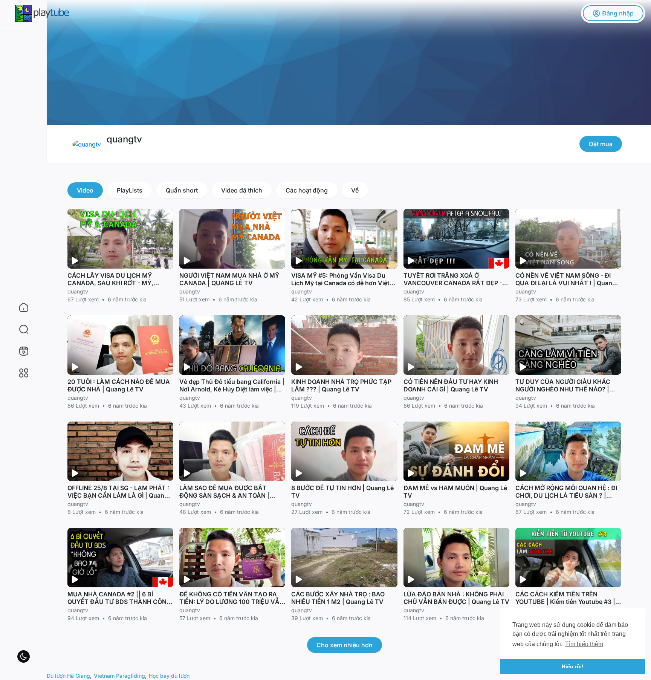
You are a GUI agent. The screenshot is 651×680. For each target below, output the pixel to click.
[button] (19, 329)
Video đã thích (241, 190)
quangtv (124, 139)
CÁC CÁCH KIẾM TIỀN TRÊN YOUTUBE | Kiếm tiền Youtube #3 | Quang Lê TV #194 (565, 601)
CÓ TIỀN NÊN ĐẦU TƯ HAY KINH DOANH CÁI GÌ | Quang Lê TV (450, 385)
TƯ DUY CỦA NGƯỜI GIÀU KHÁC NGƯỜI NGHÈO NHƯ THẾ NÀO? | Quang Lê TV (562, 389)
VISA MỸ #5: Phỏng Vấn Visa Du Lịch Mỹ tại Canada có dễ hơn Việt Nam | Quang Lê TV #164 (340, 283)
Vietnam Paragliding (119, 675)
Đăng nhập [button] (618, 13)
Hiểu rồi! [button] (573, 666)
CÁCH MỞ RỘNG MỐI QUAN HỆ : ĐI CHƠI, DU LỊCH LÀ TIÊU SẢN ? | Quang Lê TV (566, 495)
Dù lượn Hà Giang (68, 675)
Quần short (182, 190)
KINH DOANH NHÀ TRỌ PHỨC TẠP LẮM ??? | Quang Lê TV (341, 385)
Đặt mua (601, 144)
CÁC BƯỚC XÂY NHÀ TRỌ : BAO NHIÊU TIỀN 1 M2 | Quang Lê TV (338, 597)
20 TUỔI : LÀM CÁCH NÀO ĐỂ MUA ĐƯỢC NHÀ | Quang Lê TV (118, 385)
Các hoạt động (307, 190)
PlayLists (129, 190)
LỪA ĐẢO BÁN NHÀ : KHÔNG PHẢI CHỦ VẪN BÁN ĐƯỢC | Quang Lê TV (456, 597)
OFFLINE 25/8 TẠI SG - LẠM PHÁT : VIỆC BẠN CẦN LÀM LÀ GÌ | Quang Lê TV (118, 495)
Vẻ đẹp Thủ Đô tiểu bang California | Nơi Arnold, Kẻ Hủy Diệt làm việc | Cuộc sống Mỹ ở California (231, 389)
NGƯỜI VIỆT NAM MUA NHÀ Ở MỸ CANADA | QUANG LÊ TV (229, 279)
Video (85, 190)
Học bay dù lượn (169, 675)
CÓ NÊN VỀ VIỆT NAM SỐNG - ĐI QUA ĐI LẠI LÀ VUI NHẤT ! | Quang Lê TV (565, 283)
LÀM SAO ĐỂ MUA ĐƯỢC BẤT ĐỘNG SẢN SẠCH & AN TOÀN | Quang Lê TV (224, 495)
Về (355, 190)
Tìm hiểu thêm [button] (584, 644)
